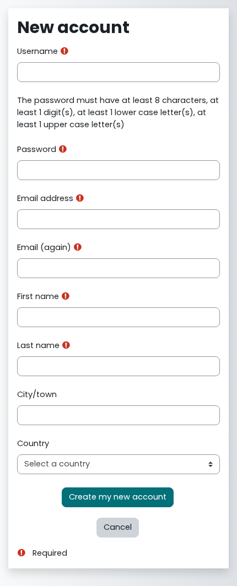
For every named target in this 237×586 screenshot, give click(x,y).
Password (36, 149)
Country (33, 443)
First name (38, 296)
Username (37, 51)
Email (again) (44, 247)
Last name (38, 345)
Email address (45, 198)
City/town (37, 394)
